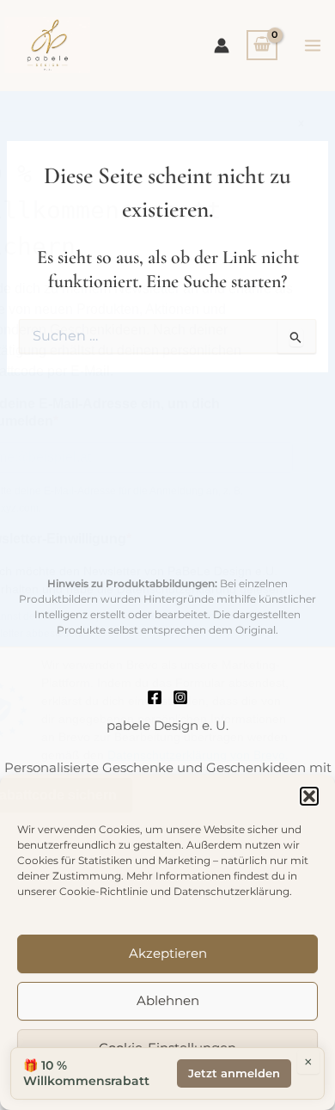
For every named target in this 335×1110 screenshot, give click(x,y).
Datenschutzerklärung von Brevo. (198, 755)
